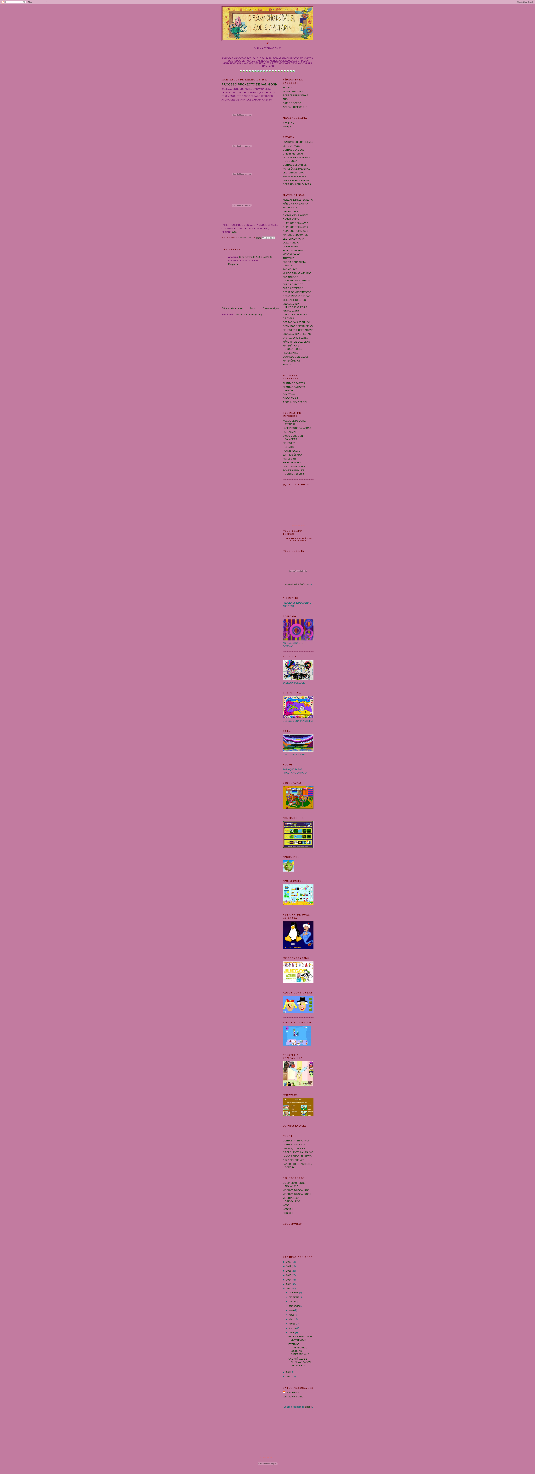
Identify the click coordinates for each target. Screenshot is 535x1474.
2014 (289, 1280)
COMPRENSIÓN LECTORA (297, 184)
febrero (292, 1328)
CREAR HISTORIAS (293, 154)
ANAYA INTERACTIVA (294, 466)
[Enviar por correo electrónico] (263, 238)
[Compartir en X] (268, 238)
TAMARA (287, 87)
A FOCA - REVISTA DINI (295, 402)
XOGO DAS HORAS (293, 250)
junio (291, 1310)
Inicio (252, 308)
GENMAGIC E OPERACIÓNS (298, 326)
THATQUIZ (288, 258)
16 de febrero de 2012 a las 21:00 (255, 257)
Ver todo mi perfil (293, 1397)
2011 (288, 1372)
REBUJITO (288, 447)
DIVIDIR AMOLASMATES (295, 215)
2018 (289, 1262)
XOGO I (286, 1205)
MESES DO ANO (291, 254)
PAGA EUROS (290, 269)
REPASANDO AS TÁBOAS (296, 296)
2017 (289, 1266)
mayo (292, 1315)
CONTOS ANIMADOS (294, 1144)
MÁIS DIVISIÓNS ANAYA (295, 204)
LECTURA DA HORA (293, 239)
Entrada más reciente (232, 308)
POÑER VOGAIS (291, 451)
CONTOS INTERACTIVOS (296, 1140)
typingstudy (288, 122)
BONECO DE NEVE (293, 91)
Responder (233, 264)
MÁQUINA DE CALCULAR (296, 342)
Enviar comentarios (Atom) (249, 314)
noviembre (294, 1297)
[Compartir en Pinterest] (273, 238)
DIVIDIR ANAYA (291, 219)
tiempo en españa (296, 538)
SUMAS (287, 364)
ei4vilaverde (293, 1392)
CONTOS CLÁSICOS (293, 150)
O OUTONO (289, 394)
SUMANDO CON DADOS (296, 357)
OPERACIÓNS (290, 211)
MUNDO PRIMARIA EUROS (297, 273)
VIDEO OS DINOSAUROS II (297, 1194)
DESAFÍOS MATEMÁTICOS (297, 292)
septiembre (294, 1306)
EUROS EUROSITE (293, 284)
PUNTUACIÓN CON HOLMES (298, 142)
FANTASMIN (289, 432)
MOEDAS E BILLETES (294, 300)
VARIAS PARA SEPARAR (296, 180)
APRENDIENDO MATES (295, 235)
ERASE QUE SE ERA (294, 1148)
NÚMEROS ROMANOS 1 (295, 231)
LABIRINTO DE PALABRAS (297, 428)
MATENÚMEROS (292, 361)
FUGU (286, 99)
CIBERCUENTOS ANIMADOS (298, 1152)
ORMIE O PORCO (292, 103)
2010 (289, 1376)
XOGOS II (288, 1209)
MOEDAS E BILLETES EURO (298, 200)
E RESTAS (288, 318)
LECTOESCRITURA (293, 172)
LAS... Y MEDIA (291, 243)
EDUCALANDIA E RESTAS (297, 334)
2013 (289, 1284)
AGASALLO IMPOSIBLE (295, 107)
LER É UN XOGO (291, 146)
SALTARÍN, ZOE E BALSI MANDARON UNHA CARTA (299, 1362)
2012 (289, 1288)
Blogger (308, 1407)
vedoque (287, 126)
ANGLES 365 (289, 459)
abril (291, 1319)
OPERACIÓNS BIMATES (295, 338)
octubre (293, 1301)
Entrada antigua (271, 308)
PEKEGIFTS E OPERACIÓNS (298, 330)
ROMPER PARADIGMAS (295, 95)
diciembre (294, 1292)
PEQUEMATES (290, 353)
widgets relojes (300, 525)
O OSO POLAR (290, 398)
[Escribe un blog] (265, 238)
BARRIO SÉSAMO (292, 455)
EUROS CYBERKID (293, 288)
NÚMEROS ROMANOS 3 (295, 223)
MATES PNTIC (290, 207)
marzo (292, 1324)
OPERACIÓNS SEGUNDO (296, 322)
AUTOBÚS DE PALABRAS (296, 169)
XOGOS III (288, 1213)
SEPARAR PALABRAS (294, 176)
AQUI (235, 232)
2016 (289, 1271)
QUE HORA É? (290, 246)
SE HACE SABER (292, 462)
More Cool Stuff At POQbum (296, 584)
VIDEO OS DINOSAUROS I (296, 1190)
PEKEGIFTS (289, 443)
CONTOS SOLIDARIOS (295, 165)
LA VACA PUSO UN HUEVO (297, 1156)
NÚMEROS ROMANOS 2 (295, 227)
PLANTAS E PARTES (294, 383)
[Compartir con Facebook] (271, 238)
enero (292, 1332)
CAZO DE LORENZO (293, 1160)
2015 (289, 1275)
